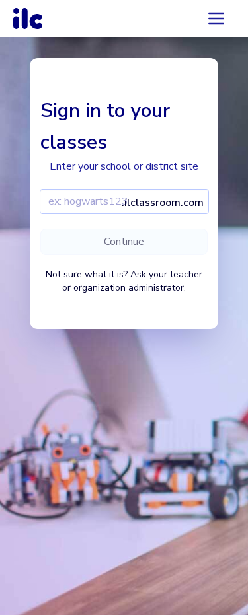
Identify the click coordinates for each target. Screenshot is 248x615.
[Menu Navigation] (216, 18)
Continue (124, 242)
